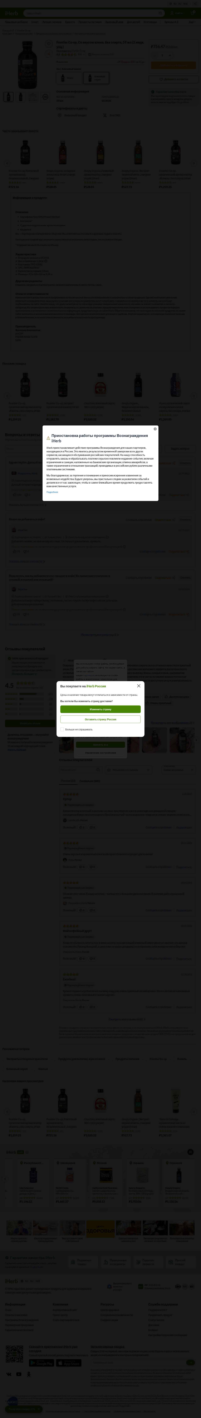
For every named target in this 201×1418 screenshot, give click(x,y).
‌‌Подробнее (52, 492)
